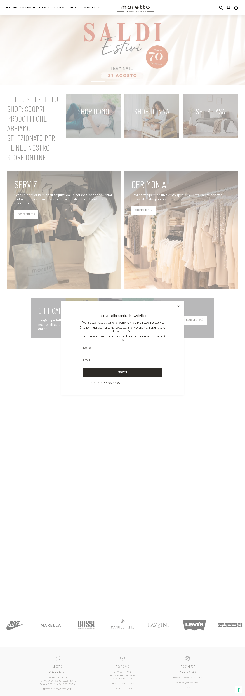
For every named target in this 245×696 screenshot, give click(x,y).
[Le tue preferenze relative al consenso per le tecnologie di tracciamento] (238, 689)
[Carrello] (236, 7)
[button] (28, 8)
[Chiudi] (178, 306)
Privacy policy (111, 383)
